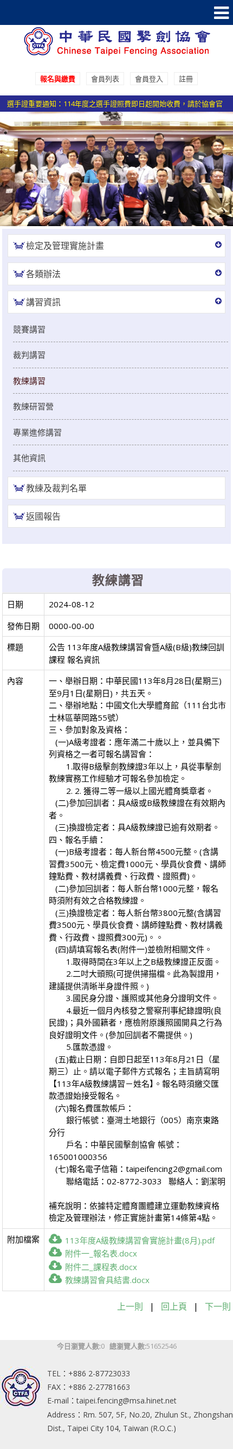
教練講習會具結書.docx (107, 1279)
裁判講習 (29, 354)
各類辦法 (43, 274)
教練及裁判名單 (56, 488)
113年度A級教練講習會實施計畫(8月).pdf (140, 1240)
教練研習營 (33, 406)
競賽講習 (29, 329)
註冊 (186, 79)
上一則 (130, 1306)
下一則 (218, 1306)
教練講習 (29, 380)
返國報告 (43, 516)
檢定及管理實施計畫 (65, 246)
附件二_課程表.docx (101, 1266)
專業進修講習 (37, 432)
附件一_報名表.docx (101, 1253)
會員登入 (149, 79)
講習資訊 (43, 302)
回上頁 (174, 1306)
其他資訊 (29, 457)
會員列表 (105, 79)
